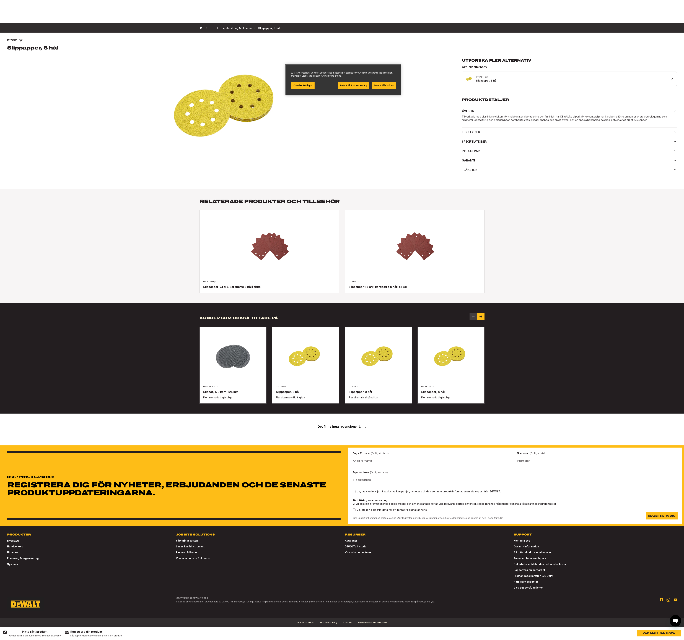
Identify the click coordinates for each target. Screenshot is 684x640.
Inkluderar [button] (471, 151)
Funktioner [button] (471, 132)
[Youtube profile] (675, 600)
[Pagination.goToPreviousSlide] (473, 316)
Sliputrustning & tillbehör (236, 28)
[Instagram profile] (668, 600)
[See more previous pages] (211, 27)
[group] (32, 633)
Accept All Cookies (384, 85)
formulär (498, 518)
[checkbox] (354, 491)
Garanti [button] (468, 160)
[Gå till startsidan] (25, 604)
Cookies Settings (303, 85)
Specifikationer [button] (474, 141)
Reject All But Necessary (353, 85)
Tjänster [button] (469, 170)
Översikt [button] (469, 111)
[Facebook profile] (661, 600)
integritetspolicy (408, 518)
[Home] (201, 28)
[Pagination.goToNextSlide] (480, 316)
